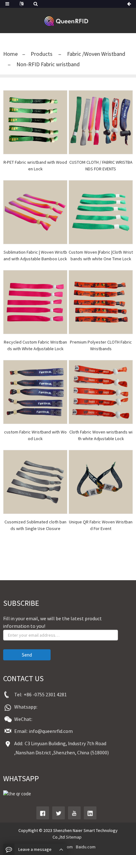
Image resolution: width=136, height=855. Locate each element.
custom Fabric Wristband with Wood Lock (35, 435)
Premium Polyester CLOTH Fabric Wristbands (101, 345)
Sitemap (74, 837)
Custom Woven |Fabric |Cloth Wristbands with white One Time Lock (101, 255)
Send (27, 655)
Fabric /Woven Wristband (95, 53)
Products (42, 53)
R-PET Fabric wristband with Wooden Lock (35, 165)
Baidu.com (86, 847)
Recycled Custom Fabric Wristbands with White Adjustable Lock (35, 345)
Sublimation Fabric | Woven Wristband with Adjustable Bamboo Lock (35, 255)
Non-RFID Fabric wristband (47, 64)
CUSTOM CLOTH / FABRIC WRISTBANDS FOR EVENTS (101, 165)
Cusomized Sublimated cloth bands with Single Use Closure (35, 525)
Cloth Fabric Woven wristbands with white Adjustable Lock (101, 435)
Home (10, 53)
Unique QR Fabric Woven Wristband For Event (101, 525)
